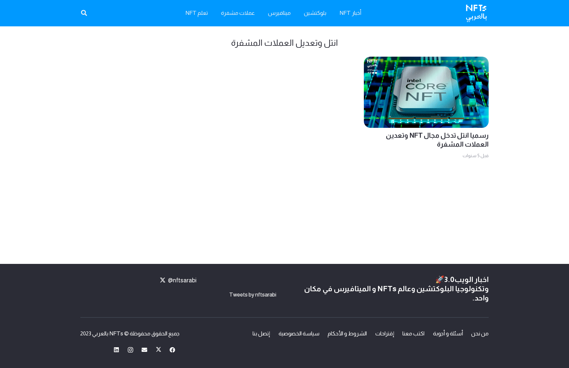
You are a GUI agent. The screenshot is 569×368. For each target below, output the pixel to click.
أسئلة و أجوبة (448, 333)
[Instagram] (130, 350)
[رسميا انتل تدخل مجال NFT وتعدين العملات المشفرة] (426, 62)
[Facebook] (173, 350)
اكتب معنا (413, 333)
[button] (84, 13)
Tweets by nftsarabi (252, 295)
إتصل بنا (261, 333)
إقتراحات (384, 333)
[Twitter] (158, 350)
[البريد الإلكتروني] (145, 350)
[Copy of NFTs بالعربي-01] (476, 13)
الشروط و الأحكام (347, 333)
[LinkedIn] (117, 350)
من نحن (480, 333)
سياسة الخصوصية (299, 333)
